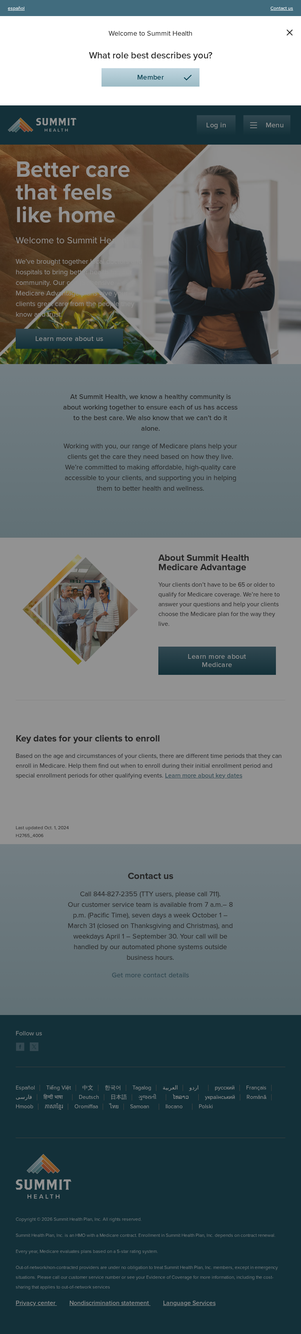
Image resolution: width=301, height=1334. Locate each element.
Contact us (281, 8)
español (16, 8)
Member (150, 77)
